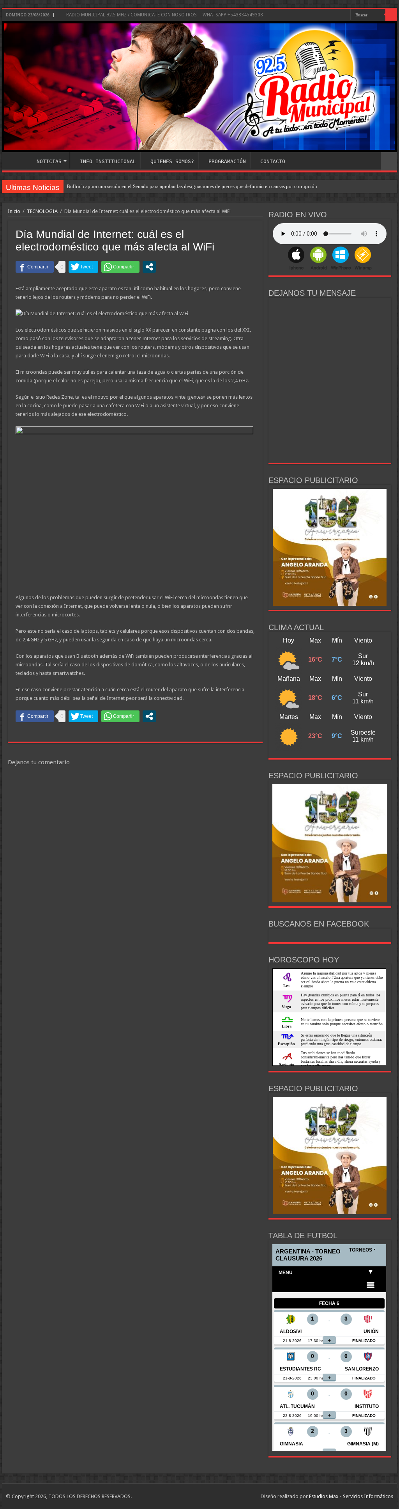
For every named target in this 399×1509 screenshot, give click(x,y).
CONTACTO (272, 161)
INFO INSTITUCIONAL (108, 161)
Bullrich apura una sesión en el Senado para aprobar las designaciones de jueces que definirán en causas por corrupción (192, 186)
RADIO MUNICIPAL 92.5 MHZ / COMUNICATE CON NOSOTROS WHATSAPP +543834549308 (164, 15)
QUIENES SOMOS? (172, 161)
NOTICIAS (49, 161)
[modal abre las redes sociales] (149, 267)
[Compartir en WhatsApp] (120, 267)
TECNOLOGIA (42, 211)
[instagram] (345, 15)
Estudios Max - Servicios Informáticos (351, 1496)
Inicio (14, 211)
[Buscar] (391, 15)
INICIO (16, 160)
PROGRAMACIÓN (227, 161)
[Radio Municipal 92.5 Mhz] (199, 86)
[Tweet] (83, 267)
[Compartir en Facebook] (35, 267)
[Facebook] (337, 15)
